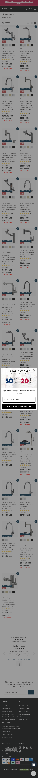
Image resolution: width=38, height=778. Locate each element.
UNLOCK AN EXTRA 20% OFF (19, 406)
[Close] (34, 370)
